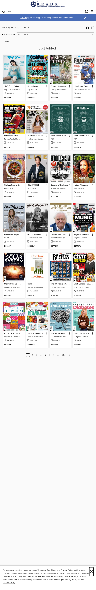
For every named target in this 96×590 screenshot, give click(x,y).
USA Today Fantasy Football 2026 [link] (82, 86)
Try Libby (24, 17)
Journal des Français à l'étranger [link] (36, 136)
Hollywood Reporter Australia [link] (13, 235)
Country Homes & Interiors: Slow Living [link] (59, 86)
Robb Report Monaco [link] (59, 136)
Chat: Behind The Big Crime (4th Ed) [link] (82, 284)
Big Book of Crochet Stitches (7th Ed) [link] (13, 333)
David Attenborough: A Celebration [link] (59, 235)
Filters (6, 42)
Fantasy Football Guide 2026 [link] (13, 136)
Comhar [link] (31, 284)
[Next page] (69, 355)
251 (63, 355)
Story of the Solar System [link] (13, 284)
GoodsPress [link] (33, 86)
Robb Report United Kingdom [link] (82, 136)
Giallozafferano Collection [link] (13, 185)
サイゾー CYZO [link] (11, 86)
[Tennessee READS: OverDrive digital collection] (48, 4)
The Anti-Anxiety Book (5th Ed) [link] (59, 333)
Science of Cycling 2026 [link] (59, 185)
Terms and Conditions (47, 570)
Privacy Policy (67, 570)
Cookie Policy (9, 583)
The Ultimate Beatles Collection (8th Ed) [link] (59, 284)
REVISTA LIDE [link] (33, 185)
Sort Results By (8, 34)
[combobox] (43, 12)
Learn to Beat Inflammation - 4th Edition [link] (36, 333)
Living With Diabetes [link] (82, 333)
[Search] (3, 11)
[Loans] (86, 12)
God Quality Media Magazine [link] (36, 235)
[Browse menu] (92, 11)
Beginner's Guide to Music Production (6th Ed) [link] (82, 235)
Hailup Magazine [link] (81, 185)
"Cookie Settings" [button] (70, 576)
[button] (87, 28)
